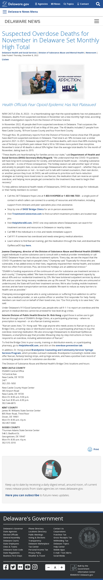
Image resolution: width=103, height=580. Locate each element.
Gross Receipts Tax (63, 537)
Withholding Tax (61, 540)
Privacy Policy (34, 552)
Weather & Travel (36, 555)
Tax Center (33, 546)
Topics (70, 3)
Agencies (42, 3)
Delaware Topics (61, 543)
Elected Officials (10, 534)
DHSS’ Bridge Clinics (33, 209)
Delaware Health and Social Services (19, 52)
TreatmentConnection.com (27, 213)
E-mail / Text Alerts (62, 552)
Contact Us (59, 528)
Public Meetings (35, 534)
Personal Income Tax (38, 549)
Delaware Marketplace (38, 543)
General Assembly (11, 537)
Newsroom (91, 52)
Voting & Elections (36, 537)
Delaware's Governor (13, 528)
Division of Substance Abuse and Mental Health (61, 52)
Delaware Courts (11, 540)
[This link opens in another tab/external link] (4, 3)
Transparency (34, 540)
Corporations (60, 531)
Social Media (59, 555)
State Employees (11, 543)
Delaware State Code (13, 549)
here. (28, 245)
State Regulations (11, 552)
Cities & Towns (10, 546)
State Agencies (10, 531)
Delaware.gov (86, 574)
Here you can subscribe (22, 495)
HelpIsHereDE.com (22, 222)
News (57, 3)
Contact (84, 3)
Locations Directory (37, 531)
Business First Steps (12, 555)
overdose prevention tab (69, 345)
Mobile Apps (59, 549)
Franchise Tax (60, 534)
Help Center (59, 546)
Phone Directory (36, 528)
